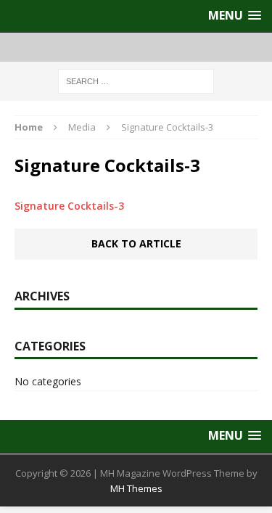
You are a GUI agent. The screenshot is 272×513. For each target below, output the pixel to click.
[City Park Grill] (136, 47)
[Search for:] (136, 80)
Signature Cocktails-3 (69, 206)
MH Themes (136, 488)
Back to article (136, 243)
